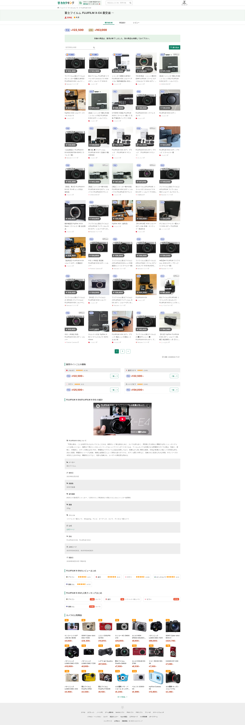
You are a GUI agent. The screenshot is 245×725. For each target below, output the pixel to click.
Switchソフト (120, 712)
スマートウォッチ (158, 712)
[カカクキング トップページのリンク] (58, 7)
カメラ (63, 8)
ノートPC (100, 712)
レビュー (136, 23)
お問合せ (117, 721)
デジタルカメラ (73, 8)
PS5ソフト (139, 712)
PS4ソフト (130, 712)
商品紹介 (122, 23)
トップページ (108, 721)
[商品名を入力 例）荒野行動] (130, 3)
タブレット (90, 712)
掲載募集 (125, 721)
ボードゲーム (153, 716)
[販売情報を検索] (94, 47)
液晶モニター (114, 716)
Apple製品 (123, 716)
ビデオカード (134, 716)
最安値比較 (109, 23)
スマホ (83, 712)
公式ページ (70, 529)
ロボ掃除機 (143, 716)
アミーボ (148, 712)
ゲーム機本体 (109, 712)
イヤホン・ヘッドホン (94, 716)
